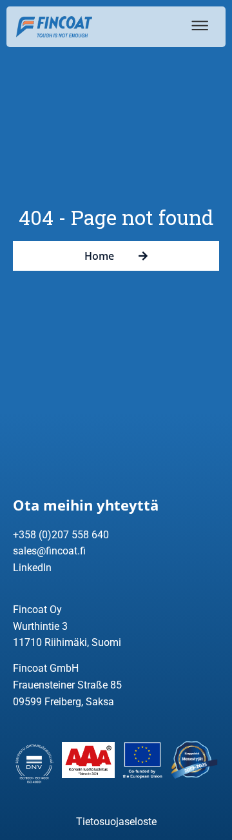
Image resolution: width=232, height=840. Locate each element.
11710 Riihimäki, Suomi (67, 642)
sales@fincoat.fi (49, 551)
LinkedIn (32, 568)
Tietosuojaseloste (116, 822)
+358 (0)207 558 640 (61, 535)
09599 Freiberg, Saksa (63, 702)
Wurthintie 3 (40, 626)
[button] (197, 25)
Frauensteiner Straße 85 (67, 685)
